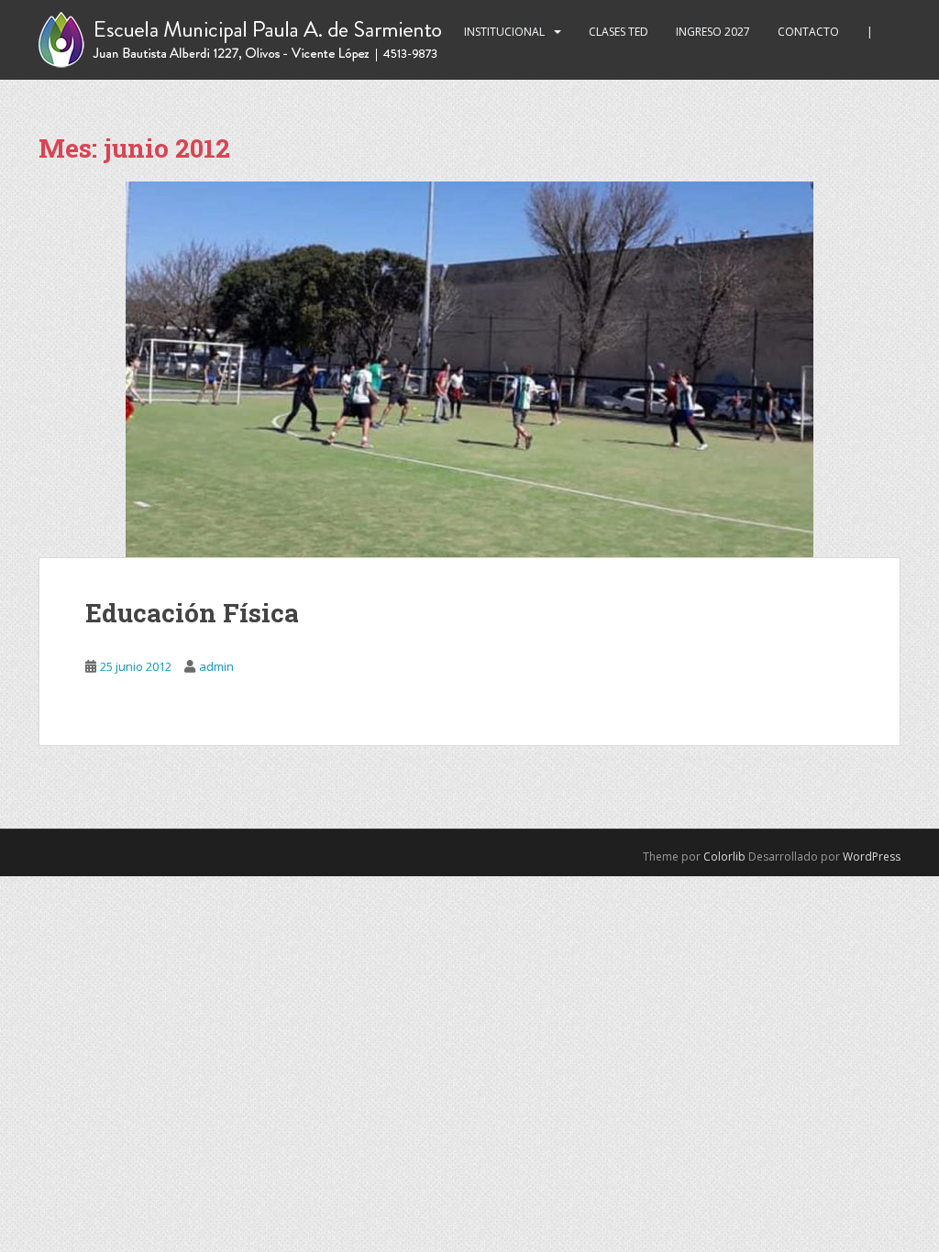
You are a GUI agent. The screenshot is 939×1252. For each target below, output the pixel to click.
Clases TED (618, 31)
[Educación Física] (469, 369)
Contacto (808, 31)
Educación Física (192, 613)
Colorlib (724, 856)
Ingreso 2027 (713, 31)
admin (216, 666)
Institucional (504, 31)
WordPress (871, 856)
